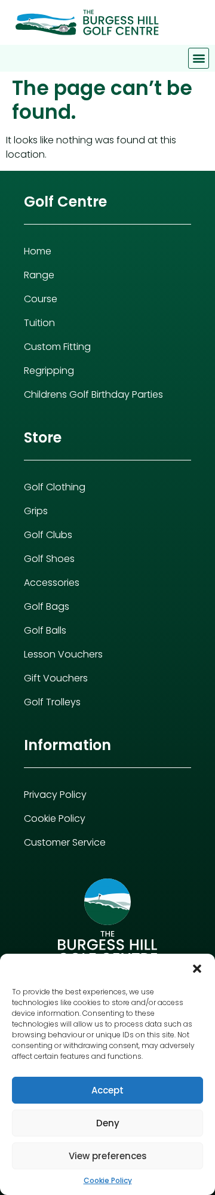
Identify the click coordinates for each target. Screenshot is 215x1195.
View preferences (108, 1156)
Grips (36, 511)
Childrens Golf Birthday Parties (93, 394)
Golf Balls (45, 630)
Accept (107, 1090)
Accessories (51, 582)
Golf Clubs (48, 535)
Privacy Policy (55, 794)
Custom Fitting (57, 347)
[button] (197, 969)
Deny (107, 1123)
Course (40, 299)
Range (39, 275)
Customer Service (65, 842)
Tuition (39, 323)
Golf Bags (46, 606)
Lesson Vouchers (63, 654)
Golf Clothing (54, 487)
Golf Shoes (49, 559)
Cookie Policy (108, 1180)
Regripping (49, 370)
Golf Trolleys (52, 702)
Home (37, 251)
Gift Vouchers (56, 678)
